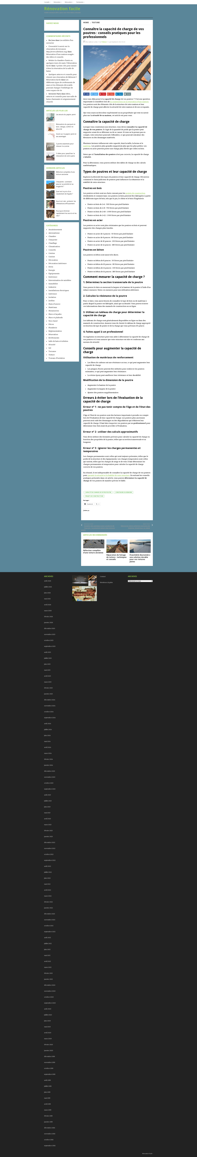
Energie (52, 270)
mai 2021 (47, 955)
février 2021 (48, 973)
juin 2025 (47, 664)
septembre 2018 (49, 1146)
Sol (50, 348)
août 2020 (47, 1009)
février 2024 (48, 759)
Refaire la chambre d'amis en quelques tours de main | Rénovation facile (61, 63)
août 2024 (47, 723)
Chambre (52, 236)
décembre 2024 (49, 700)
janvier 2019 (48, 1122)
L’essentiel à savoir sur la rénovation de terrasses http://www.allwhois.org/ (57, 49)
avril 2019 (47, 1104)
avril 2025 (47, 676)
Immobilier (53, 284)
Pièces (51, 324)
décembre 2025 (49, 628)
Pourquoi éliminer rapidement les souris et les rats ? (66, 213)
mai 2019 (47, 1098)
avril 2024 (47, 747)
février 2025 (48, 688)
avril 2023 (47, 819)
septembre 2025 (50, 646)
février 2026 (48, 616)
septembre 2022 (50, 860)
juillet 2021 (48, 943)
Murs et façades (55, 314)
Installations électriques (59, 290)
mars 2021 (47, 967)
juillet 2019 (48, 1086)
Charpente (53, 240)
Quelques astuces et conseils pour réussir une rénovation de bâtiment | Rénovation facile (61, 77)
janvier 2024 (48, 765)
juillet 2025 (48, 658)
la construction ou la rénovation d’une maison (129, 102)
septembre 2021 (49, 932)
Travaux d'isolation (57, 358)
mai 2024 (47, 741)
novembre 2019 (49, 1062)
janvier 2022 (48, 908)
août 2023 (47, 795)
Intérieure (53, 294)
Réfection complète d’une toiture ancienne (93, 551)
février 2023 (48, 830)
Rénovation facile (147, 1153)
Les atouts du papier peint (66, 115)
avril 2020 (47, 1033)
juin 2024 (47, 735)
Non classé (53, 321)
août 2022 (47, 866)
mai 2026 (47, 599)
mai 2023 (47, 813)
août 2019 (47, 1080)
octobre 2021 (48, 926)
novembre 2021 (49, 920)
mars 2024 (48, 753)
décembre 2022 (49, 842)
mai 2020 (47, 1027)
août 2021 (47, 937)
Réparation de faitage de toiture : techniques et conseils (116, 557)
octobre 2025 (48, 640)
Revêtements (54, 338)
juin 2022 (47, 878)
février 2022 (48, 902)
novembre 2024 (49, 706)
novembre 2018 (49, 1134)
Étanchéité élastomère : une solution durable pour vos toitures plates (140, 558)
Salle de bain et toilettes (58, 341)
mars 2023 (47, 825)
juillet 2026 (48, 587)
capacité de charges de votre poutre (98, 492)
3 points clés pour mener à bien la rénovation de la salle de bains (61, 68)
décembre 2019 (49, 1056)
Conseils (46, 2)
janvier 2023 (48, 836)
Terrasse (52, 351)
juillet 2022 (48, 872)
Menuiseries (54, 311)
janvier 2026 (48, 622)
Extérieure (53, 277)
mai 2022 (47, 884)
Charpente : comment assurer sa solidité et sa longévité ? (64, 184)
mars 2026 (48, 611)
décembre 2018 (49, 1128)
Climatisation (54, 246)
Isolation (52, 297)
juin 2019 (47, 1092)
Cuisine (52, 253)
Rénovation (68, 2)
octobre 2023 (48, 783)
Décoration (57, 2)
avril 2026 (47, 605)
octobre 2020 (49, 997)
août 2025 (47, 652)
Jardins (52, 301)
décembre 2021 (49, 914)
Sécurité (52, 345)
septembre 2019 (49, 1074)
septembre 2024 (50, 718)
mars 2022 (48, 896)
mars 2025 (48, 682)
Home (86, 22)
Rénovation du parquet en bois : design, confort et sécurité (65, 126)
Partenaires (79, 2)
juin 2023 (47, 807)
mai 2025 (47, 670)
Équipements (54, 274)
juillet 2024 (48, 729)
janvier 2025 (48, 694)
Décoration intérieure (58, 263)
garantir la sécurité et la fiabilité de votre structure (109, 475)
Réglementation (55, 331)
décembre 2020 (49, 985)
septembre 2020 (50, 1003)
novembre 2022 (49, 848)
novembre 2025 (49, 634)
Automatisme (54, 233)
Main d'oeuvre (54, 304)
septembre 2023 (49, 789)
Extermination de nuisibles (60, 280)
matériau (87, 146)
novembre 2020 (49, 991)
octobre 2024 (49, 712)
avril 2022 (47, 890)
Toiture (96, 22)
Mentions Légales (106, 582)
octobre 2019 (48, 1068)
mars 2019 (47, 1110)
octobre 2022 (48, 854)
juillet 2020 (48, 1015)
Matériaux (53, 307)
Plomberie (53, 328)
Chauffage (53, 243)
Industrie (52, 287)
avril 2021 (47, 961)
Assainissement (55, 230)
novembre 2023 (49, 777)
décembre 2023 (49, 771)
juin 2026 (47, 593)
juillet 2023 (48, 801)
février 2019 (48, 1116)
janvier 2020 (48, 1050)
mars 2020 (48, 1039)
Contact (103, 576)
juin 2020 (47, 1021)
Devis (51, 267)
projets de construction (135, 193)
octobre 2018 (48, 1140)
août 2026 (47, 581)
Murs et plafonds (56, 317)
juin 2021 (47, 949)
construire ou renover (123, 492)
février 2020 (48, 1044)
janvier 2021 (48, 979)
